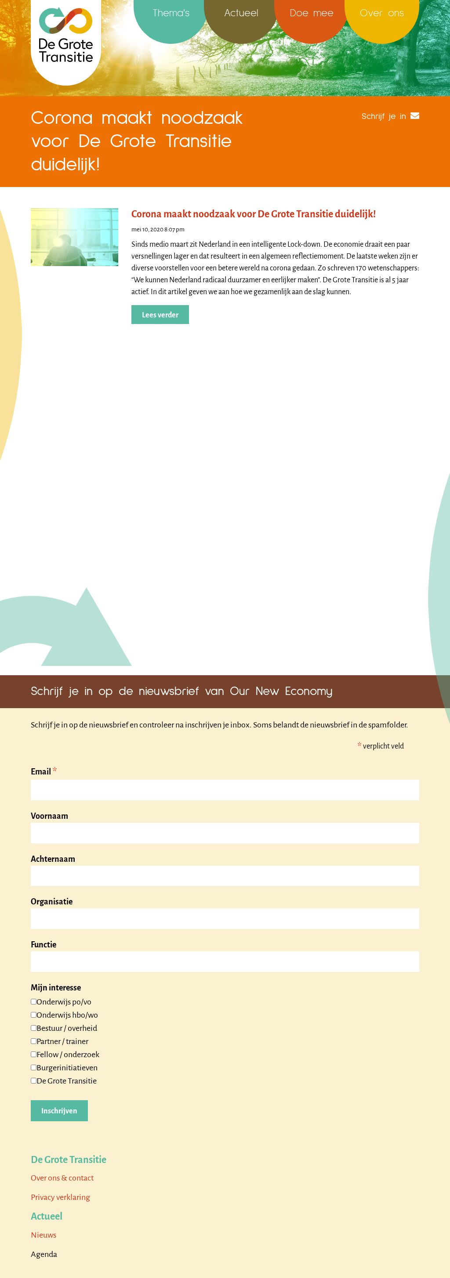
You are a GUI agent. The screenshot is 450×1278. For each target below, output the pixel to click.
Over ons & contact (62, 1178)
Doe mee (312, 13)
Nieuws (43, 1235)
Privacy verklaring (60, 1197)
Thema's (170, 13)
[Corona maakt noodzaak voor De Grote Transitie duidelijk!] (74, 236)
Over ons (382, 13)
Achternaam (53, 859)
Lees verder (160, 315)
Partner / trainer (62, 1041)
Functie (43, 944)
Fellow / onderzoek (67, 1054)
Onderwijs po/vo (63, 1001)
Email (44, 772)
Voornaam (49, 816)
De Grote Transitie (66, 1080)
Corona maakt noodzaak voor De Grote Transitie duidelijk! (253, 214)
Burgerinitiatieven (67, 1067)
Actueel (241, 13)
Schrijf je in (384, 116)
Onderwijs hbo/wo (67, 1015)
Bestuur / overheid (66, 1028)
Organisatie (52, 901)
